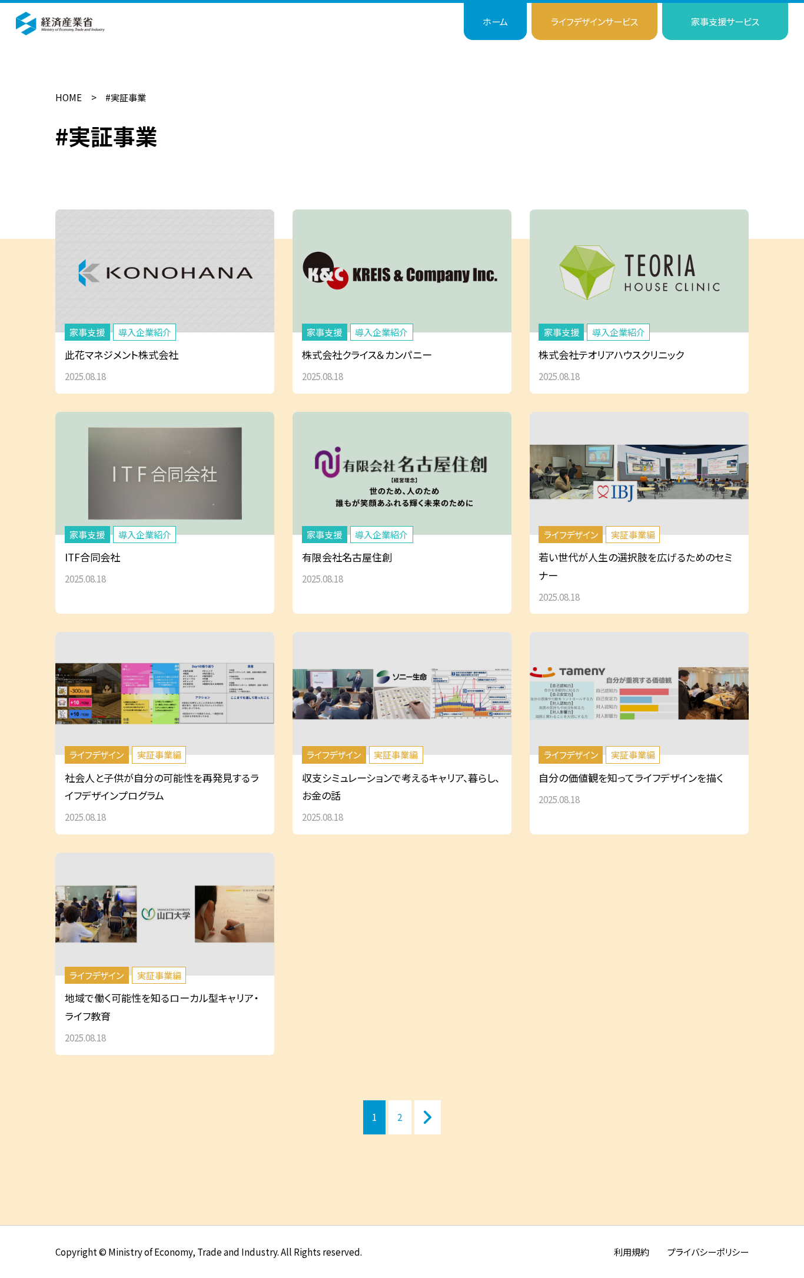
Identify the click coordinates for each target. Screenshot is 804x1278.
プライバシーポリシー (708, 1251)
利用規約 (631, 1251)
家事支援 (725, 21)
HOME (68, 97)
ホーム (495, 21)
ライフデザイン (594, 21)
